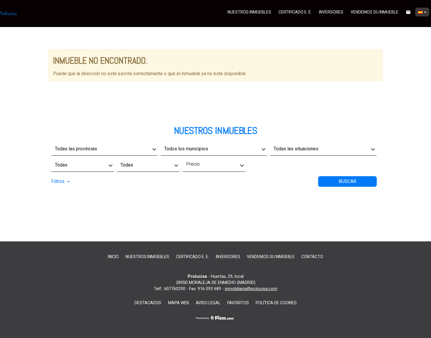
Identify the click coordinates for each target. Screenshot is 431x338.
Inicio (113, 256)
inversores (331, 12)
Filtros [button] (58, 181)
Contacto (312, 256)
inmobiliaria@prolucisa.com (251, 288)
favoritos (238, 302)
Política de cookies (276, 302)
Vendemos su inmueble (374, 12)
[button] (422, 12)
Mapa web (178, 302)
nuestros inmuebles (249, 12)
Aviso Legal (208, 302)
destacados (148, 302)
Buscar (347, 181)
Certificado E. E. (295, 12)
